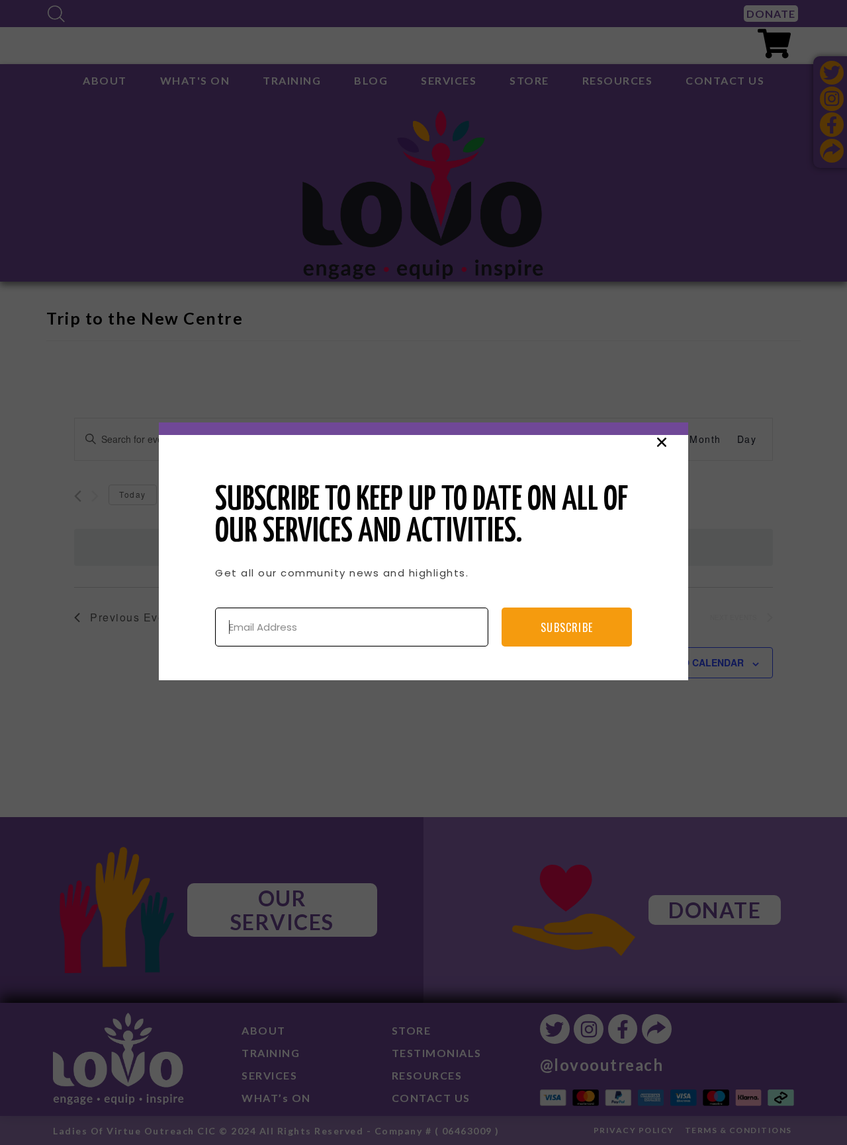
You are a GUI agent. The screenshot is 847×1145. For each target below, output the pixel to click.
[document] (423, 572)
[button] (661, 442)
